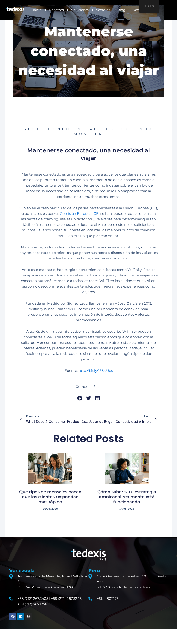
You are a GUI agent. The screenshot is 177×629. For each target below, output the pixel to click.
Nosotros (56, 10)
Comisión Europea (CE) (80, 214)
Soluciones (80, 10)
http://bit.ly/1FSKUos (96, 371)
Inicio (37, 10)
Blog (121, 10)
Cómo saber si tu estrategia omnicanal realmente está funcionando (126, 496)
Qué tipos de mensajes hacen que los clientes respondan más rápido (50, 496)
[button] (79, 398)
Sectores (103, 10)
